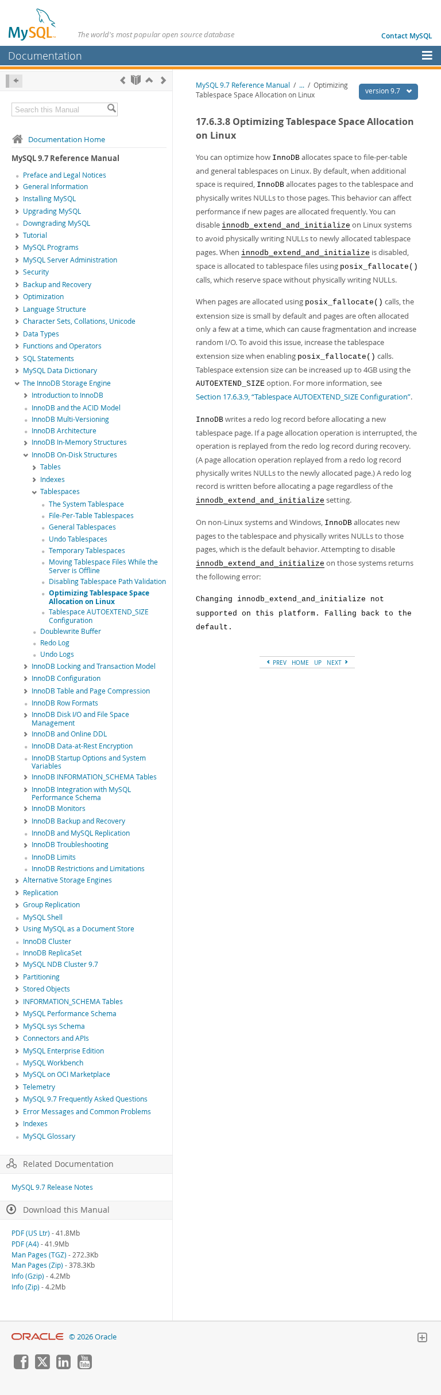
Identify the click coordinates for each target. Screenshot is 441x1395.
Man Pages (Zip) (37, 1265)
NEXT (335, 663)
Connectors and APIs (56, 1038)
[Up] (149, 80)
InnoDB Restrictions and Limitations (88, 868)
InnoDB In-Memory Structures (79, 442)
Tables (50, 467)
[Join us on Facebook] (20, 1366)
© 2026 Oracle (93, 1337)
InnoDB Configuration (66, 678)
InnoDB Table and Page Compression (91, 691)
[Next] (163, 80)
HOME (300, 663)
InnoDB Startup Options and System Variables (89, 762)
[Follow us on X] (42, 1366)
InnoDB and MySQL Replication (81, 833)
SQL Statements (48, 358)
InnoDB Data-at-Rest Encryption (82, 746)
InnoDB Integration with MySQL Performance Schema (81, 794)
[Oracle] (37, 1337)
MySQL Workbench (53, 1063)
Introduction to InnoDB (67, 395)
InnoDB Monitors (59, 808)
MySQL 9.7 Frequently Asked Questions (85, 1099)
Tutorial (35, 235)
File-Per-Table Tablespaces (91, 515)
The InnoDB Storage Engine (67, 383)
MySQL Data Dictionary (60, 370)
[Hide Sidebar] (14, 81)
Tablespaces (60, 491)
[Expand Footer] (422, 1339)
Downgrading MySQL (56, 223)
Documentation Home (66, 139)
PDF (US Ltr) (30, 1233)
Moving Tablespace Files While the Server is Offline (103, 566)
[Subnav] (17, 187)
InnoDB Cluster (47, 941)
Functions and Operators (62, 346)
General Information (55, 186)
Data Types (41, 334)
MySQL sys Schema (54, 1026)
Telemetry (39, 1087)
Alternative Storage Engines (67, 880)
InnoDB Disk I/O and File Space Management (80, 719)
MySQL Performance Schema (70, 1013)
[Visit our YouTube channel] (84, 1366)
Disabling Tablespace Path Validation (107, 581)
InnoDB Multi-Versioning (70, 419)
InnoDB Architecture (64, 431)
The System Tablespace (86, 504)
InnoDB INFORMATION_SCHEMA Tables (94, 777)
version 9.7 (383, 91)
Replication (40, 893)
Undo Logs (57, 654)
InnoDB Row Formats (65, 703)
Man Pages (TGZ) (39, 1255)
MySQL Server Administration (70, 260)
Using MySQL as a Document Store (78, 929)
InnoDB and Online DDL (69, 734)
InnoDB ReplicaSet (52, 953)
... (301, 85)
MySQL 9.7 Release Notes (52, 1187)
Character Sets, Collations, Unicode (79, 321)
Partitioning (41, 977)
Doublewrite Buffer (70, 631)
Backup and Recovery (57, 284)
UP (318, 663)
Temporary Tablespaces (87, 550)
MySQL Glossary (49, 1136)
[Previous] (123, 80)
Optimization (43, 296)
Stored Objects (46, 989)
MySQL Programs (51, 247)
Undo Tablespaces (78, 539)
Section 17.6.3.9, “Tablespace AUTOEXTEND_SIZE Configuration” (303, 396)
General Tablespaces (82, 527)
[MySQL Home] (33, 24)
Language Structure (54, 309)
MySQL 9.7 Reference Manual (243, 85)
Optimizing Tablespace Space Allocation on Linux (99, 597)
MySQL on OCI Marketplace (66, 1074)
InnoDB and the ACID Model (76, 408)
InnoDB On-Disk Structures (74, 455)
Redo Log (54, 643)
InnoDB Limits (54, 857)
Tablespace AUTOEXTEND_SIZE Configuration (99, 616)
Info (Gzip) (27, 1276)
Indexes (52, 479)
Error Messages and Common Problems (87, 1111)
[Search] (111, 109)
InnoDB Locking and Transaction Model (94, 666)
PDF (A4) (25, 1244)
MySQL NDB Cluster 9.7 (60, 964)
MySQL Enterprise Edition (63, 1051)
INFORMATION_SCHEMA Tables (73, 1001)
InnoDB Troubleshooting (70, 844)
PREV (279, 663)
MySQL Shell (43, 917)
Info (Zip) (25, 1287)
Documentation (45, 55)
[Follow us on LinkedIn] (63, 1366)
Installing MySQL (49, 198)
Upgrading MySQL (52, 211)
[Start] (136, 80)
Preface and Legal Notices (64, 175)
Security (36, 272)
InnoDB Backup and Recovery (78, 821)
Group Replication (51, 905)
